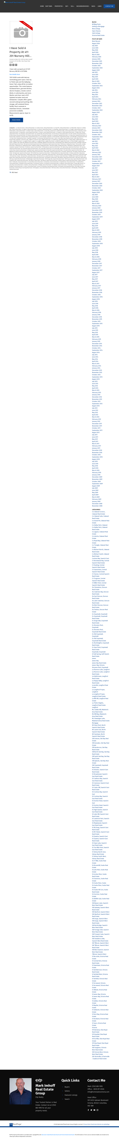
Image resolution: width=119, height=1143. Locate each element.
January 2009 (96, 501)
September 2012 (97, 403)
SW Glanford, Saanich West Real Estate (66, 157)
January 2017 (96, 288)
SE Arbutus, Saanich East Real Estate (34, 147)
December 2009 (97, 477)
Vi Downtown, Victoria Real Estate (51, 161)
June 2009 (95, 490)
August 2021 (96, 166)
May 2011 (95, 439)
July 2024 (95, 90)
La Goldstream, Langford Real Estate (59, 139)
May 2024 (95, 94)
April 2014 (95, 361)
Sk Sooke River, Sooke (15, 156)
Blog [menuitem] (93, 6)
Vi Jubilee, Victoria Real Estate (31, 164)
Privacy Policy (87, 1124)
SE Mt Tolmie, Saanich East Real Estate (52, 151)
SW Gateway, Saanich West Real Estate (36, 157)
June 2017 (95, 277)
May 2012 (95, 412)
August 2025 (96, 70)
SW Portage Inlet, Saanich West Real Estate (54, 159)
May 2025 (95, 77)
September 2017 (97, 270)
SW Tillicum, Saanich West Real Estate (49, 160)
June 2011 (95, 437)
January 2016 (96, 315)
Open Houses (96, 31)
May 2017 (95, 279)
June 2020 (95, 197)
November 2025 (97, 63)
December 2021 (97, 157)
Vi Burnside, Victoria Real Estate (20, 161)
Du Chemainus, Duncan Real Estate (26, 133)
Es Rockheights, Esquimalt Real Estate (78, 136)
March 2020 (95, 203)
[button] (109, 6)
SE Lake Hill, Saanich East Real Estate (55, 150)
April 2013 (95, 388)
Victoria (39, 166)
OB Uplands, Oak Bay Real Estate (75, 145)
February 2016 (96, 312)
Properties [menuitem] (59, 6)
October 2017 (96, 268)
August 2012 (96, 406)
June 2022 (95, 143)
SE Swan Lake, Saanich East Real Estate (22, 153)
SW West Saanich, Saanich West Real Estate (68, 160)
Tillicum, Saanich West (99, 954)
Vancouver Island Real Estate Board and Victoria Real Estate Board (58, 1134)
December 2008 (97, 503)
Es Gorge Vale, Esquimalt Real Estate (77, 135)
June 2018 (95, 250)
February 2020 (96, 206)
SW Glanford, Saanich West (51, 157)
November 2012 (97, 399)
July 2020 (95, 194)
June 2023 (95, 117)
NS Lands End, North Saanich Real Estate (33, 144)
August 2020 (96, 192)
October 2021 (96, 161)
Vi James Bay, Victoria (79, 163)
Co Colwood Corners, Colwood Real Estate (25, 127)
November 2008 (97, 506)
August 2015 (96, 326)
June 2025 (95, 74)
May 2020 (95, 199)
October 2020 (96, 188)
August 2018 (96, 246)
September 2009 (97, 483)
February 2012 (96, 419)
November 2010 (97, 452)
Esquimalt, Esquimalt (31, 138)
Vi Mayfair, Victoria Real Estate (45, 164)
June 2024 (95, 92)
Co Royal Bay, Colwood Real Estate (60, 129)
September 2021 (97, 163)
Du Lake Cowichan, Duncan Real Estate (77, 133)
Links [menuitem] (99, 6)
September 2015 (97, 323)
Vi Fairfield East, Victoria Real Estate (68, 161)
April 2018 (95, 254)
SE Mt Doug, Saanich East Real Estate (35, 151)
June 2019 (95, 223)
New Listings (96, 29)
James (56, 138)
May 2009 (95, 492)
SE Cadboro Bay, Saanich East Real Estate (70, 147)
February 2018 (96, 259)
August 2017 (96, 272)
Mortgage (79, 142)
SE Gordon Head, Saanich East (78, 148)
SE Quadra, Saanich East (67, 151)
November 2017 (97, 266)
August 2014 (96, 352)
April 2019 (95, 228)
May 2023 (95, 119)
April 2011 (95, 441)
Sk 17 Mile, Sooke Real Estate (19, 154)
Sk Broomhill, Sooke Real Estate (34, 154)
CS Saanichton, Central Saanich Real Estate (28, 132)
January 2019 (96, 235)
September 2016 (97, 297)
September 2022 (97, 137)
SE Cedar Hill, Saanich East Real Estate (29, 148)
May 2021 (95, 172)
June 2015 (95, 330)
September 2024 (97, 86)
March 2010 (95, 470)
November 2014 (97, 346)
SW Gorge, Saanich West (81, 157)
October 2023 (96, 108)
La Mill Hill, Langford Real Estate (62, 141)
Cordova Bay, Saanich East (50, 130)
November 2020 (97, 186)
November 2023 (97, 106)
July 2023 (95, 114)
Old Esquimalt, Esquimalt (100, 765)
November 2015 (97, 319)
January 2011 (96, 448)
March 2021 (95, 177)
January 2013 (96, 395)
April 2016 (95, 308)
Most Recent (96, 41)
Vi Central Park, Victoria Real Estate (35, 161)
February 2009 (96, 499)
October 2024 (96, 83)
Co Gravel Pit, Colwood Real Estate (61, 127)
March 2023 (95, 123)
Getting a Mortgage (98, 26)
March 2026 (95, 54)
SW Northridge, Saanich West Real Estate (35, 159)
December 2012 (97, 397)
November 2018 (97, 239)
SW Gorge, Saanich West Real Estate (17, 159)
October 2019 (96, 214)
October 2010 (96, 455)
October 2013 (96, 375)
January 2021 (96, 181)
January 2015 (96, 341)
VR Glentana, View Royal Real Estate (49, 166)
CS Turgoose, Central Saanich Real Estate (65, 132)
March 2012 (95, 417)
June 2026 (95, 48)
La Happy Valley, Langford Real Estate (76, 139)
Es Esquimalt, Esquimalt (46, 135)
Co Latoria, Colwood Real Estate (44, 129)
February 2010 (96, 472)
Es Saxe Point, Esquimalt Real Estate (18, 138)
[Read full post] (21, 33)
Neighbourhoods (82, 6)
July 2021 (94, 168)
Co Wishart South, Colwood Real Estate (35, 130)
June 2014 (95, 357)
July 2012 (94, 408)
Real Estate (22, 147)
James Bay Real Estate (69, 138)
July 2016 (95, 301)
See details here (14, 74)
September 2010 (97, 457)
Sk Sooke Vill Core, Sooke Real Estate (45, 156)
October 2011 (96, 428)
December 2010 (97, 450)
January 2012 (96, 421)
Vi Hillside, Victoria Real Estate (66, 163)
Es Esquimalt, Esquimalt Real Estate (60, 135)
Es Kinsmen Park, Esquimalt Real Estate (29, 136)
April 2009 (95, 495)
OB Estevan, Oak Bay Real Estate (68, 144)
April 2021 (95, 174)
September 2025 (97, 68)
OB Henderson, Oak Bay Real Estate (23, 145)
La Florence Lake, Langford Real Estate (42, 139)
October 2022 (96, 134)
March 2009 (96, 497)
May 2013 (95, 386)
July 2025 (95, 72)
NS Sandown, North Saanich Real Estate (51, 144)
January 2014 (96, 368)
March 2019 (95, 230)
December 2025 (97, 61)
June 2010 (95, 464)
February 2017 (96, 286)
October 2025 (96, 65)
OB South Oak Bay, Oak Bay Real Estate (58, 145)
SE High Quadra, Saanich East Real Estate (37, 150)
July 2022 (95, 141)
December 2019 (97, 210)
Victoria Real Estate (98, 35)
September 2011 (97, 430)
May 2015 (95, 332)
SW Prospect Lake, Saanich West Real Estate (75, 159)
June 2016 (95, 303)
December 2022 (97, 130)
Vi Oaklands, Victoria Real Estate (59, 164)
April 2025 (95, 79)
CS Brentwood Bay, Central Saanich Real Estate (67, 130)
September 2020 (97, 190)
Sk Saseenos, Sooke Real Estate (80, 154)
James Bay (60, 138)
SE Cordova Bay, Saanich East (45, 148)
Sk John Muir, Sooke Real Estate (49, 154)
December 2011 (97, 423)
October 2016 (96, 295)
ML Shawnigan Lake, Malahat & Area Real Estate (66, 142)
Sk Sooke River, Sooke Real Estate (28, 156)
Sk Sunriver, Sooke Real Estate (61, 156)
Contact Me (109, 6)
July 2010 (95, 461)
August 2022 (96, 139)
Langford (15, 142)
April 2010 (95, 468)
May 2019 (95, 226)
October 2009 (96, 481)
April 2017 (95, 281)
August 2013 (96, 379)
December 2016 (97, 290)
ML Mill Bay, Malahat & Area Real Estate (46, 142)
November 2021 (97, 159)
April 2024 (95, 97)
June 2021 (95, 170)
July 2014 (95, 355)
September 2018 (97, 243)
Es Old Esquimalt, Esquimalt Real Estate (61, 136)
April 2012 (95, 415)
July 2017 (94, 274)
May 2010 (95, 466)
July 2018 (95, 248)
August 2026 (96, 43)
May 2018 (95, 252)
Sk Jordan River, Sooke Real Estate (64, 154)
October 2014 (96, 348)
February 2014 (96, 366)
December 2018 (97, 237)
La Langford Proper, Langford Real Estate (45, 141)
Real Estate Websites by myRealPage (100, 1124)
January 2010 (96, 475)
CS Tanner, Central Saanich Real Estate (47, 132)
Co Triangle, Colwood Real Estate (76, 129)
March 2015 (95, 337)
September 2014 (97, 350)
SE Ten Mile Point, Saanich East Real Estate (40, 153)
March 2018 (95, 257)
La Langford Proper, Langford (29, 141)
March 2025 (95, 81)
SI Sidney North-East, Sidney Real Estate (60, 153)
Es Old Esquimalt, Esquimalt (45, 136)
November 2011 (97, 426)
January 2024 (96, 101)
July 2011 (94, 435)
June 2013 (95, 383)
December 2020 (97, 183)
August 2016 (96, 299)
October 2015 (96, 321)
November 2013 (97, 372)
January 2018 (96, 261)
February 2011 (96, 446)
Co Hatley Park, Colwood (75, 127)
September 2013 (97, 377)
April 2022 (95, 148)
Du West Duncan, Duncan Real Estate (17, 135)
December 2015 (97, 317)
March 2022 (95, 150)
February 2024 (96, 99)
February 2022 (96, 152)
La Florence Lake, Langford (27, 139)
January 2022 (96, 154)
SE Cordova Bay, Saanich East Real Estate (62, 148)
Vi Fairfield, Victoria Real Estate (26, 163)
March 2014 (95, 363)
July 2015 (94, 328)
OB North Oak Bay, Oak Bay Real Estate (40, 145)
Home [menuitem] (42, 6)
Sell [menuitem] (72, 6)
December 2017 (97, 263)
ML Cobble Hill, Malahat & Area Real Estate (27, 142)
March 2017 (95, 283)
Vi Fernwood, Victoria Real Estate (51, 163)
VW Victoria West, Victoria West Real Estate (61, 167)
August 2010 (96, 459)
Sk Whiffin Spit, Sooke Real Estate (76, 156)
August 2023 (96, 112)
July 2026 (95, 45)
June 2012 (95, 410)
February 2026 (96, 57)
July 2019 (95, 221)
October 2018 (96, 241)
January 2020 (96, 208)
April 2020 (95, 201)
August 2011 (95, 432)
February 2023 (96, 126)
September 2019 (97, 217)
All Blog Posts (96, 24)
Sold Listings (96, 33)
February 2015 (96, 339)
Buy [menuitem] (66, 6)
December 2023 (97, 103)
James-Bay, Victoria (78, 138)
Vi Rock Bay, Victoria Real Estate (75, 164)
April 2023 (95, 121)
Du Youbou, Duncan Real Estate (33, 135)
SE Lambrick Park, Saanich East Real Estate (73, 150)
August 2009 (96, 486)
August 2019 (96, 219)
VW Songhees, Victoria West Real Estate (42, 167)
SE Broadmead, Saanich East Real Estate (51, 147)
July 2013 (94, 381)
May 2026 (95, 50)
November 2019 (97, 212)
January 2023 (96, 128)
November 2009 (97, 479)
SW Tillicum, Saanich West (34, 160)
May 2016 (95, 306)
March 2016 (95, 310)
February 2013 (96, 392)
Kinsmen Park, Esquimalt (14, 139)
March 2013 (95, 390)
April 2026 (95, 52)
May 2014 (95, 359)
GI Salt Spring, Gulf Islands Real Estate (45, 138)
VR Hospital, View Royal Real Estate (66, 166)
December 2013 (97, 370)
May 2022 (95, 146)
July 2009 (95, 488)
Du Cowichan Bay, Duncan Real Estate (43, 133)
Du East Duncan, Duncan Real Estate (60, 133)
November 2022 (97, 132)
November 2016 (97, 292)
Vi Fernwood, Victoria (38, 163)
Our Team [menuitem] (48, 6)
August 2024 (96, 88)
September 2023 (97, 110)
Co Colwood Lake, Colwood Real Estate (44, 127)
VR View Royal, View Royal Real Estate (24, 167)
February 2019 (96, 232)
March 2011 (95, 443)
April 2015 (95, 335)
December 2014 (97, 343)
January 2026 (96, 59)
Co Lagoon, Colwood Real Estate (29, 129)
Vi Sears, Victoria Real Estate (30, 166)
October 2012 (96, 401)
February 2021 (96, 179)
